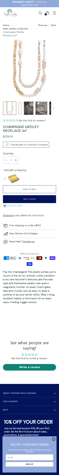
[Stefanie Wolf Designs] (10, 13)
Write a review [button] (29, 367)
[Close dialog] (54, 439)
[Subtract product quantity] (6, 160)
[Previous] (5, 3)
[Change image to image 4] (41, 108)
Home (6, 25)
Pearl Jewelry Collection (15, 28)
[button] (11, 120)
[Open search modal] (40, 12)
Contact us (28, 241)
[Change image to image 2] (20, 108)
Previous (42, 25)
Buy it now (29, 199)
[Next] (54, 3)
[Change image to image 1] (9, 108)
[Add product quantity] (16, 160)
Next (53, 25)
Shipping (8, 215)
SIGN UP (29, 464)
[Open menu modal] (54, 12)
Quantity (8, 153)
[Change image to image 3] (28, 108)
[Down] (53, 108)
